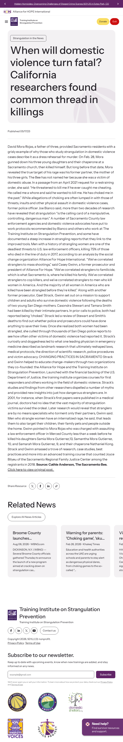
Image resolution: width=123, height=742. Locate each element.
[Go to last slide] (5, 4)
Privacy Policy (16, 643)
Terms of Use (32, 643)
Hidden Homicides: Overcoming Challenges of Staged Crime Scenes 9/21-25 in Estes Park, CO (61, 3)
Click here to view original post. (31, 470)
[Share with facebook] (40, 486)
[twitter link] (26, 630)
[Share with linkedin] (48, 486)
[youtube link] (34, 630)
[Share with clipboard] (56, 486)
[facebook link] (11, 630)
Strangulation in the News (28, 38)
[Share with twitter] (32, 486)
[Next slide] (118, 4)
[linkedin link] (18, 630)
